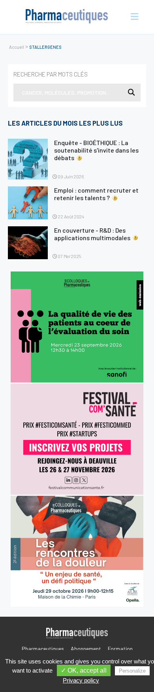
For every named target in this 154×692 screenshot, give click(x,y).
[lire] (28, 159)
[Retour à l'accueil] (67, 17)
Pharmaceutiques (43, 648)
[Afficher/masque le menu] (132, 17)
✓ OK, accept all (84, 670)
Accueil (16, 47)
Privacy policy (81, 680)
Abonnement (86, 648)
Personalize (132, 671)
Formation (120, 648)
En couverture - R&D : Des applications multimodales (92, 233)
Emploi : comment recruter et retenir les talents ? (96, 193)
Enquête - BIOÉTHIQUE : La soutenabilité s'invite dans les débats (96, 150)
